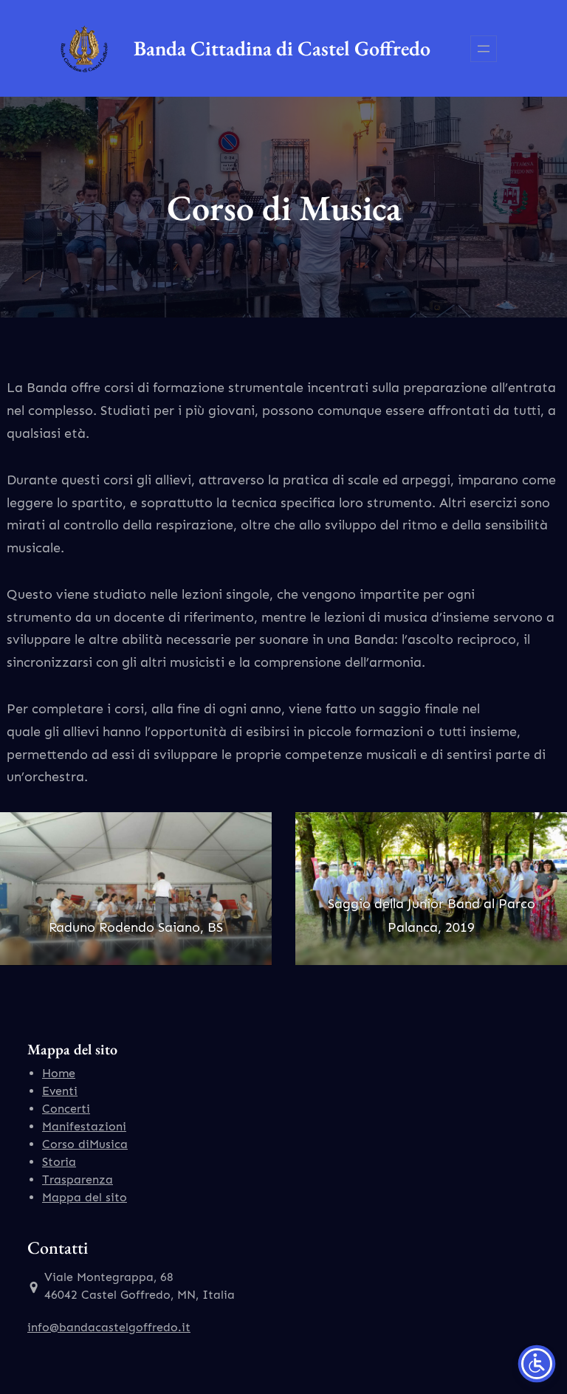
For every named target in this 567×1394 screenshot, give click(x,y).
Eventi (60, 1091)
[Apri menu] (483, 48)
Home (58, 1073)
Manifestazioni (84, 1126)
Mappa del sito (84, 1197)
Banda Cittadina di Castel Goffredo (282, 48)
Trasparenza (77, 1179)
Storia (59, 1162)
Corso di (65, 1144)
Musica (108, 1144)
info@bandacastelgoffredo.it (108, 1327)
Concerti (66, 1109)
